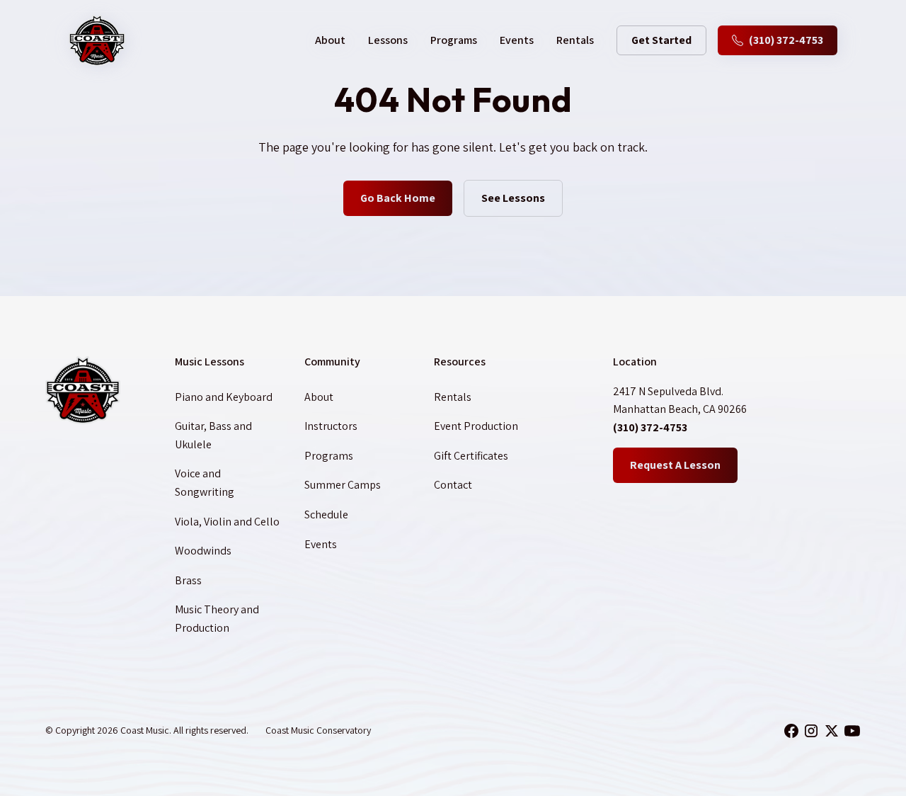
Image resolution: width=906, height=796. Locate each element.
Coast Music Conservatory (318, 730)
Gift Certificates (471, 455)
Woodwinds (203, 550)
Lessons (388, 40)
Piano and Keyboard (224, 397)
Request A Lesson (675, 464)
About (318, 397)
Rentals (575, 40)
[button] (330, 40)
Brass (188, 580)
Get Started (661, 40)
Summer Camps (342, 484)
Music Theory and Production (217, 618)
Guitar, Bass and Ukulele (213, 435)
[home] (97, 40)
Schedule (326, 514)
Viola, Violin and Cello (227, 521)
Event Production (476, 426)
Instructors (330, 426)
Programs (453, 40)
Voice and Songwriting (204, 482)
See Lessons (513, 198)
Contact (453, 484)
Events (517, 40)
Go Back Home (397, 198)
